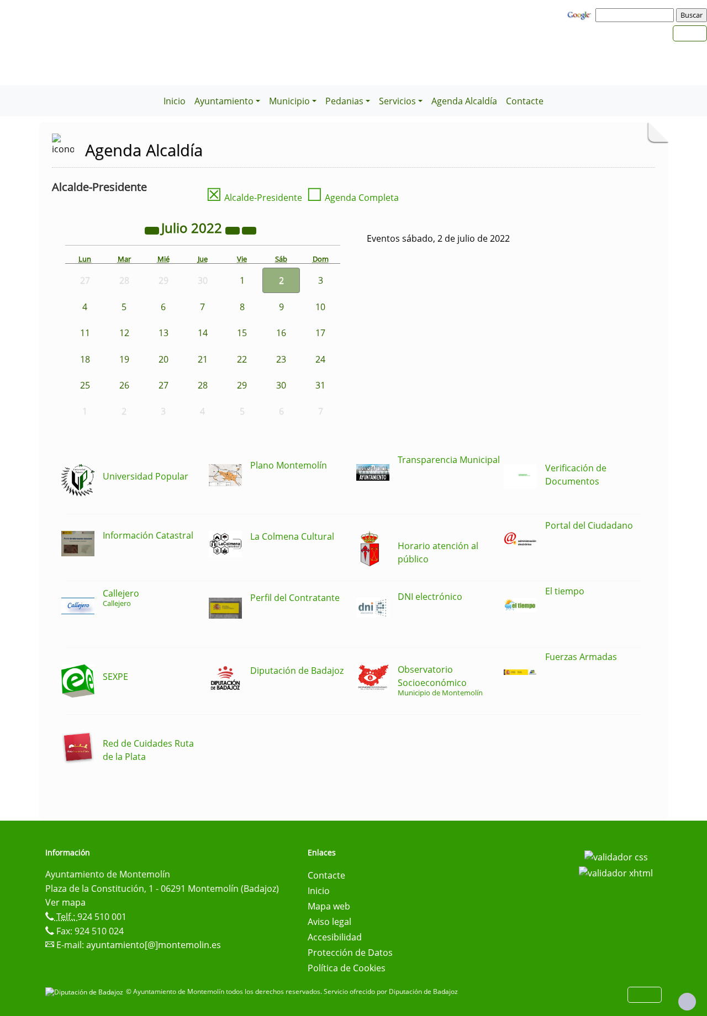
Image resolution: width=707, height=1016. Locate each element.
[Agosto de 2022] (249, 230)
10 (320, 307)
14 (203, 333)
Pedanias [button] (344, 101)
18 (85, 359)
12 (124, 333)
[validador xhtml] (616, 872)
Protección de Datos (350, 952)
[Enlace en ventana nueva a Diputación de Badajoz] (85, 991)
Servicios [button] (397, 101)
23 (281, 359)
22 (242, 359)
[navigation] (636, 15)
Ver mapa (65, 902)
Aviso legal (329, 922)
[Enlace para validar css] (616, 856)
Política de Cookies (347, 968)
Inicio (174, 101)
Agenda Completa (353, 198)
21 (203, 359)
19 (124, 359)
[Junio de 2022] (153, 230)
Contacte (525, 101)
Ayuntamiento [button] (224, 101)
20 (163, 359)
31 (320, 385)
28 (203, 385)
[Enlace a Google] (580, 14)
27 (163, 385)
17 (320, 333)
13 (163, 333)
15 (242, 333)
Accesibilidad (335, 937)
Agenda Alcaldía (464, 101)
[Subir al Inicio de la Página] (687, 1001)
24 (320, 359)
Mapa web (329, 906)
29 (242, 385)
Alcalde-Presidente (254, 198)
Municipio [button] (289, 101)
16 (281, 333)
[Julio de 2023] (233, 230)
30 (281, 385)
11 (85, 333)
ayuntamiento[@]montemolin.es (153, 945)
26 (124, 385)
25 (85, 385)
